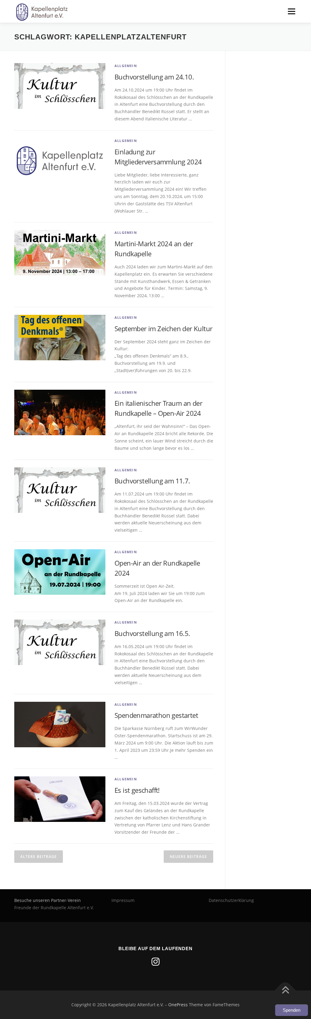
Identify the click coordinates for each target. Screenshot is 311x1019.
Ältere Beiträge (38, 856)
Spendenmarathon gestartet (156, 715)
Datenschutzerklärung (231, 900)
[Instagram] (155, 961)
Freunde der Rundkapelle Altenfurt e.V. (54, 907)
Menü (291, 11)
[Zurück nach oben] (285, 990)
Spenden (291, 1010)
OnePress (178, 1004)
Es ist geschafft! (137, 790)
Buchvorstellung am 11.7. (152, 480)
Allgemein (125, 65)
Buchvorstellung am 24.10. (154, 76)
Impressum (123, 900)
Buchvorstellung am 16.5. (152, 633)
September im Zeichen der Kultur (163, 328)
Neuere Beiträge (188, 856)
